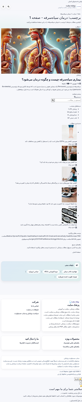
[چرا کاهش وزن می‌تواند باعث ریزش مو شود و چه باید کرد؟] (69, 153)
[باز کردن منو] (3, 6)
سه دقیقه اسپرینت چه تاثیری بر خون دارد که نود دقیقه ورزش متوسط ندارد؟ (52, 204)
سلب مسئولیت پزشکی (71, 358)
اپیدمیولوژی (25, 239)
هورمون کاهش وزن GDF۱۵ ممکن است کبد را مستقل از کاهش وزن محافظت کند (51, 141)
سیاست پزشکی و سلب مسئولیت (26, 313)
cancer (73, 239)
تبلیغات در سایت (32, 310)
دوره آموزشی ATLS (51, 271)
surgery (32, 239)
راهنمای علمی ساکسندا (71, 347)
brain (54, 236)
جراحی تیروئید (33, 271)
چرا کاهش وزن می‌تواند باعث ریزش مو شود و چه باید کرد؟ (58, 162)
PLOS (20, 236)
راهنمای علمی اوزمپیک (71, 343)
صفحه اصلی (76, 252)
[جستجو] (8, 6)
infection (59, 239)
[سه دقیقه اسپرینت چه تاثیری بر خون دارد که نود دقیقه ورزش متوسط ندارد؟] (69, 195)
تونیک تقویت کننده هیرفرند (67, 277)
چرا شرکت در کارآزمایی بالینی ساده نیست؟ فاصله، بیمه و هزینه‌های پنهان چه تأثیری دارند (48, 225)
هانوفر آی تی (62, 374)
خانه (79, 14)
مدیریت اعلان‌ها (25, 343)
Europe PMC (76, 236)
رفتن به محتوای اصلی (75, 1)
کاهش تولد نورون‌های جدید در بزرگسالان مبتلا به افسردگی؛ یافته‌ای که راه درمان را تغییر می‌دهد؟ (46, 183)
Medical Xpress (12, 236)
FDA (40, 239)
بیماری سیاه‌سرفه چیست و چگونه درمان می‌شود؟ (51, 79)
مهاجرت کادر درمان (70, 271)
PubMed (45, 239)
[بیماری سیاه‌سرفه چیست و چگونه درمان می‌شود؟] (41, 51)
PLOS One (48, 236)
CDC (36, 239)
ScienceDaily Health (63, 236)
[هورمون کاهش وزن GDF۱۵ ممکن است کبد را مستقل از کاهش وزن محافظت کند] (69, 132)
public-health (27, 236)
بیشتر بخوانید (76, 94)
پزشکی (78, 75)
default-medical (38, 236)
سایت (74, 14)
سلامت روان (67, 239)
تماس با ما (35, 306)
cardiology (52, 239)
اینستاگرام (35, 343)
